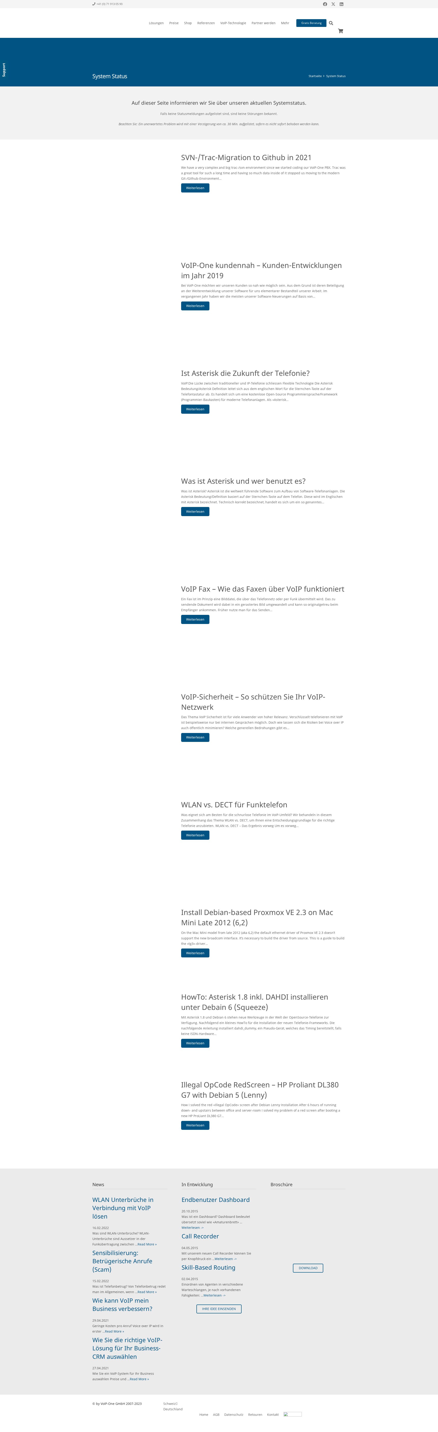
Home (203, 1414)
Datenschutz (233, 1414)
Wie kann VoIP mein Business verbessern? (122, 1304)
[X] (333, 4)
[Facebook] (325, 4)
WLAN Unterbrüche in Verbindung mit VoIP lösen (123, 1207)
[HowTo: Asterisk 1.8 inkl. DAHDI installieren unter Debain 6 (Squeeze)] (130, 1018)
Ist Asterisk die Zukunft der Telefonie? (245, 373)
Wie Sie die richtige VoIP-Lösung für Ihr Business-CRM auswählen (127, 1348)
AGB (216, 1414)
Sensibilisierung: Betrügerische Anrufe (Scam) (122, 1261)
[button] (166, 23)
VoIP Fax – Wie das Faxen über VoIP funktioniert (262, 589)
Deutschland (173, 1409)
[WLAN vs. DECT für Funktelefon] (130, 837)
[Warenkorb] (341, 31)
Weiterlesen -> (193, 1227)
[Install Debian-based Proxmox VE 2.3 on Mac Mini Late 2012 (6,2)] (130, 933)
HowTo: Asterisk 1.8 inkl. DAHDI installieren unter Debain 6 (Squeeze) (254, 1002)
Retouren (255, 1414)
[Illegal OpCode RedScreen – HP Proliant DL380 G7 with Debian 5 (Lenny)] (130, 1118)
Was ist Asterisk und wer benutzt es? (243, 481)
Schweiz (169, 1403)
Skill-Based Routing (208, 1267)
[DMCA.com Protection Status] (324, 1417)
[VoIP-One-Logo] (108, 23)
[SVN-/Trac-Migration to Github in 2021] (130, 190)
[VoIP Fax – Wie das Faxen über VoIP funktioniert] (130, 622)
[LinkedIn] (341, 4)
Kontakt (273, 1414)
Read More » (147, 1244)
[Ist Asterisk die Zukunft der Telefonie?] (130, 406)
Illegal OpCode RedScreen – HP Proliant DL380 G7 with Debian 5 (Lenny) (260, 1090)
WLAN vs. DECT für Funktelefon (234, 804)
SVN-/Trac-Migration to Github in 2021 (246, 157)
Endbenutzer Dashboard (216, 1199)
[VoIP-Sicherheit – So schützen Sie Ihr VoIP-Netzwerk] (130, 730)
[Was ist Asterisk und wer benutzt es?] (130, 514)
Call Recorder (200, 1236)
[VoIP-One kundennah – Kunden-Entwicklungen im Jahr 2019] (130, 298)
